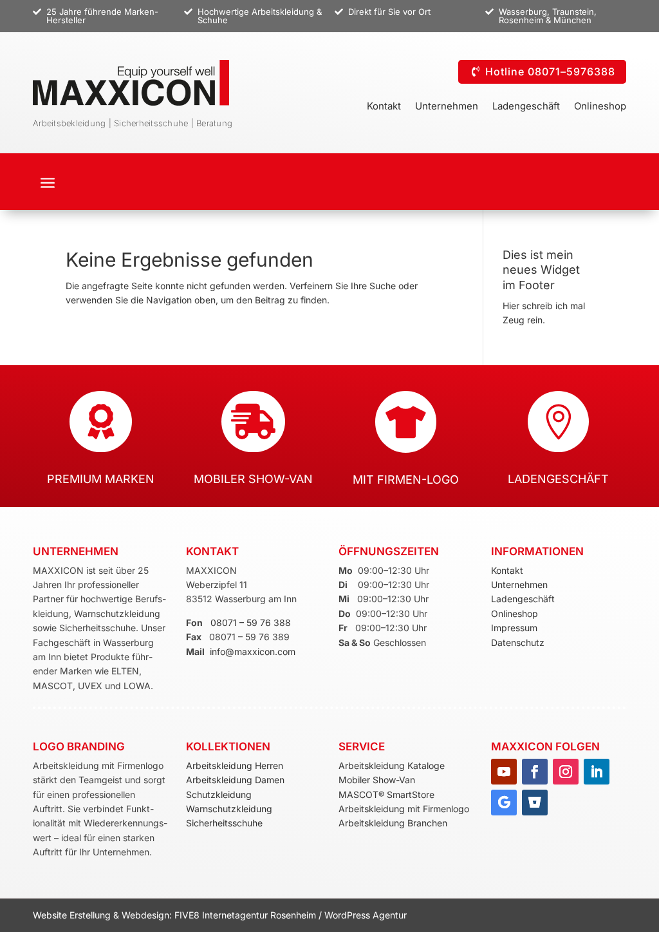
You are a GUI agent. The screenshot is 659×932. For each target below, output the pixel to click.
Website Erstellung (73, 914)
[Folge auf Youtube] (504, 772)
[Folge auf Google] (504, 802)
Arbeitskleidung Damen (235, 779)
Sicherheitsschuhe (224, 822)
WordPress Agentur (365, 914)
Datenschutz (517, 642)
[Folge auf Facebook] (535, 772)
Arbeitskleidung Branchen (393, 822)
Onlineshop (600, 107)
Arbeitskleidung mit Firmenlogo (404, 808)
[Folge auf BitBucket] (535, 802)
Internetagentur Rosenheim (259, 914)
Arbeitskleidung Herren (234, 765)
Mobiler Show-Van (377, 779)
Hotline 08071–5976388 (550, 71)
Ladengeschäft (526, 107)
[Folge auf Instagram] (566, 772)
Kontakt (384, 107)
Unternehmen (446, 107)
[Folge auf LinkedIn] (596, 772)
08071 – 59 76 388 (250, 622)
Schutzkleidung (219, 794)
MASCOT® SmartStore (386, 794)
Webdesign (145, 914)
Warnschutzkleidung (229, 808)
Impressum (514, 627)
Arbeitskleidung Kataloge (392, 765)
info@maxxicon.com (252, 651)
